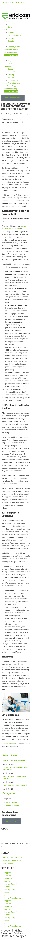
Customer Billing (10, 52)
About (6, 21)
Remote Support (10, 884)
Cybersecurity (11, 802)
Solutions (8, 30)
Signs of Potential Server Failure (14, 760)
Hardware (8, 878)
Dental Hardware (14, 35)
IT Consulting (13, 44)
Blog (9, 24)
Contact (7, 892)
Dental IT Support (13, 805)
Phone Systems (14, 47)
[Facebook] (3, 7)
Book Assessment (11, 55)
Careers (7, 887)
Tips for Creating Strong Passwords (15, 785)
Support (11, 33)
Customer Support (11, 49)
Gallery (10, 27)
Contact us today (8, 744)
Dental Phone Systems (13, 898)
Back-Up (11, 41)
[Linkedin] (8, 7)
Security (11, 38)
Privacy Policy (9, 889)
